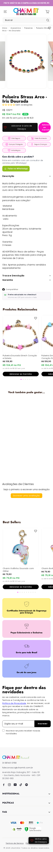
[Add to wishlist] (49, 28)
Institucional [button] (10, 794)
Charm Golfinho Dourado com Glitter (18, 569)
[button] (8, 104)
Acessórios (16, 28)
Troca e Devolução (13, 275)
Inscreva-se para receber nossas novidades (23, 732)
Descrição (8, 176)
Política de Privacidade (14, 703)
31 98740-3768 (9, 763)
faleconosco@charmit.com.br (17, 767)
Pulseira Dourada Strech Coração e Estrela (20, 357)
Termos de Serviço (15, 843)
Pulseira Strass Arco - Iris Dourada (20, 438)
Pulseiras (28, 28)
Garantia (7, 280)
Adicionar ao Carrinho (21, 374)
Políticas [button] (8, 803)
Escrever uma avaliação (26, 495)
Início (4, 28)
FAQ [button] (4, 812)
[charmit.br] (15, 757)
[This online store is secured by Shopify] (17, 829)
